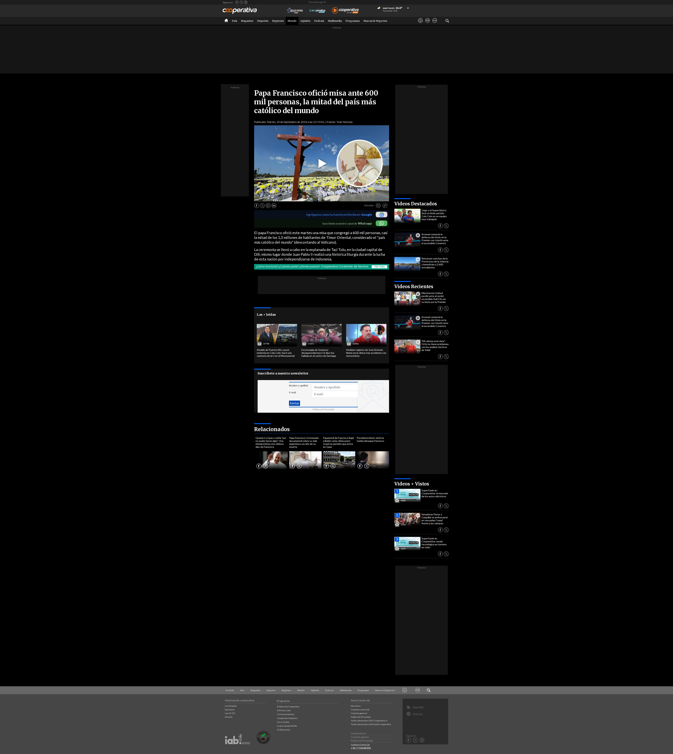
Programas (353, 20)
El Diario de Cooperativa (288, 706)
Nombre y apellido (298, 385)
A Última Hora (283, 729)
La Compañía (231, 706)
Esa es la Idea (283, 722)
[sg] (434, 23)
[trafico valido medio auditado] (263, 743)
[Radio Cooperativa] (345, 10)
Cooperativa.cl (358, 733)
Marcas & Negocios (375, 20)
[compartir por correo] (378, 205)
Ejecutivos (230, 709)
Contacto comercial (360, 709)
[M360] (427, 23)
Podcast (319, 20)
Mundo (292, 20)
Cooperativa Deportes (287, 718)
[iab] (237, 748)
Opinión (305, 20)
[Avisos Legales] (420, 23)
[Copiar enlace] (384, 205)
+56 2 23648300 (361, 748)
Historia (228, 717)
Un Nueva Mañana (285, 714)
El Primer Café (284, 710)
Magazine (247, 20)
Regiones (278, 20)
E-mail (292, 392)
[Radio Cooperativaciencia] (317, 10)
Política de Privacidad (323, 409)
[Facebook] (237, 2)
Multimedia (335, 20)
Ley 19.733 (230, 713)
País (234, 20)
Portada (230, 690)
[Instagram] (245, 2)
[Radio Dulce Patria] (295, 10)
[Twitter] (241, 2)
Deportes (262, 20)
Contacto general (359, 713)
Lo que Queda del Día (287, 726)
